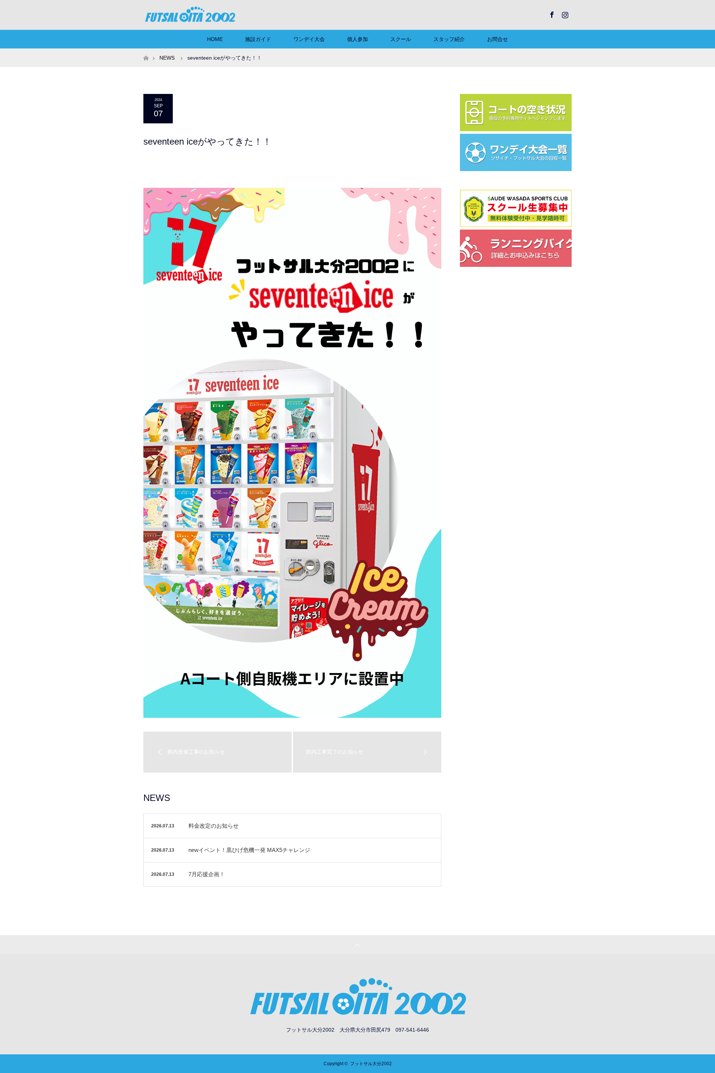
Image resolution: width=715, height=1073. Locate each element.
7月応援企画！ (206, 874)
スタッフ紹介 (449, 39)
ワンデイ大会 (309, 39)
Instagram (564, 13)
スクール (400, 39)
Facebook (551, 13)
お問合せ (497, 39)
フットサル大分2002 (371, 1063)
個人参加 (357, 39)
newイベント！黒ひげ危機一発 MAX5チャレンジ (249, 850)
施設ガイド (258, 39)
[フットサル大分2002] (189, 14)
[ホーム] (145, 51)
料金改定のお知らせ (213, 826)
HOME (215, 39)
